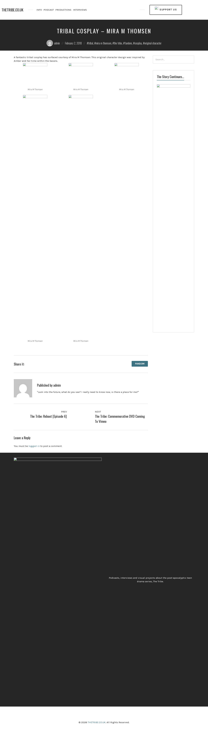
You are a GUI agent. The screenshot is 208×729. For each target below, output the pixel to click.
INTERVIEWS (80, 9)
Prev (63, 411)
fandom (128, 43)
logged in (34, 446)
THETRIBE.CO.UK (12, 10)
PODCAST (49, 9)
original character (153, 43)
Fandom (139, 363)
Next (98, 411)
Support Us (168, 9)
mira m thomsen (103, 43)
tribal (90, 43)
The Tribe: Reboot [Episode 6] (48, 416)
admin (57, 43)
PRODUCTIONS (63, 9)
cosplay (138, 43)
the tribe (118, 43)
